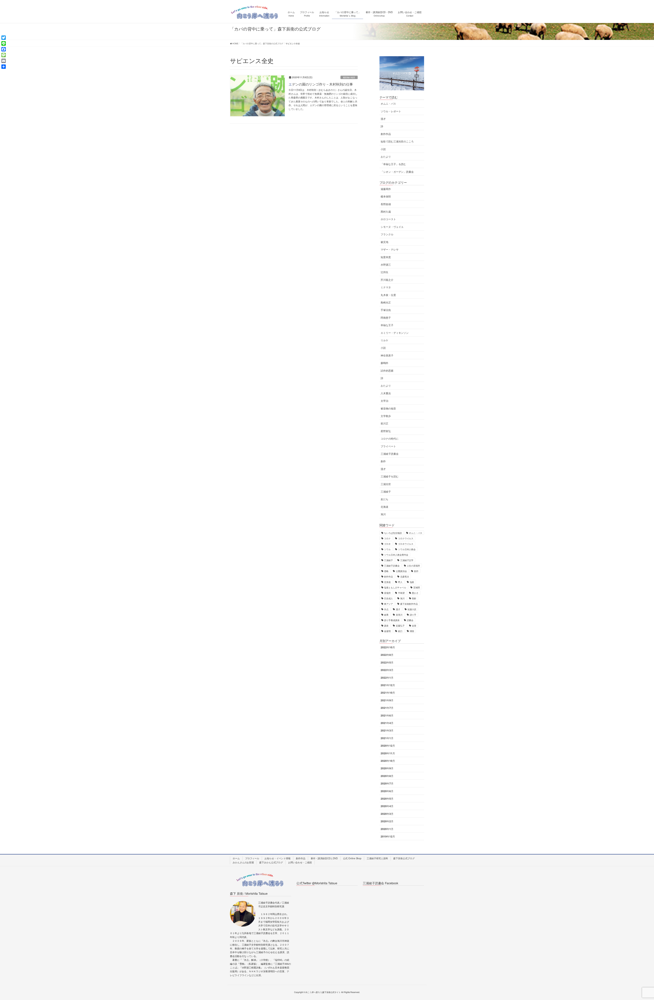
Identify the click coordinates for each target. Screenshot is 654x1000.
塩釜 (412, 582)
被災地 (384, 242)
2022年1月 (387, 678)
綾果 (386, 614)
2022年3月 (387, 670)
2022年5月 (387, 662)
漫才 (383, 119)
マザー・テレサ (389, 249)
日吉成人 (388, 598)
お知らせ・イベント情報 (277, 858)
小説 (383, 149)
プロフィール (252, 858)
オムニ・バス (388, 103)
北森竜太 (404, 576)
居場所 (387, 592)
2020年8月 (387, 776)
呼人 (400, 582)
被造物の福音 (349, 77)
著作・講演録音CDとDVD (324, 858)
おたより (386, 156)
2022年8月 (387, 655)
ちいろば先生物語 (393, 533)
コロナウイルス (405, 538)
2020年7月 (387, 783)
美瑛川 (399, 614)
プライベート (388, 446)
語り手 (413, 614)
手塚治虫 (386, 310)
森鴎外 (384, 363)
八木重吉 (386, 393)
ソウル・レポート (391, 111)
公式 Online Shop (352, 858)
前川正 (384, 423)
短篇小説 (412, 609)
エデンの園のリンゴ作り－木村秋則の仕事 (321, 84)
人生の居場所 (413, 565)
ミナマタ (386, 287)
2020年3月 (387, 814)
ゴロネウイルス (405, 543)
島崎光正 (386, 302)
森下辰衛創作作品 (409, 603)
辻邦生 (384, 272)
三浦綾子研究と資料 (377, 858)
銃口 (400, 631)
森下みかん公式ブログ (271, 862)
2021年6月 (387, 715)
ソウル (387, 549)
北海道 (384, 507)
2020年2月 (387, 821)
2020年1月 (387, 829)
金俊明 (387, 631)
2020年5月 (387, 798)
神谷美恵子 (387, 355)
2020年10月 (388, 761)
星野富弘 (386, 431)
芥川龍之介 (387, 280)
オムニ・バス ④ (402, 73)
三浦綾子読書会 (389, 454)
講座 (386, 625)
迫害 (414, 625)
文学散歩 (386, 416)
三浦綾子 (386, 491)
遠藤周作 (386, 189)
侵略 (386, 571)
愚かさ (415, 592)
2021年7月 (387, 708)
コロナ (387, 538)
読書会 (410, 620)
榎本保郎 (386, 196)
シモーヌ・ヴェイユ (392, 227)
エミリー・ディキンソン (395, 333)
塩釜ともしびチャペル (395, 587)
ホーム (236, 858)
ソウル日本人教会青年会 (396, 554)
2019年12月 (388, 836)
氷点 (386, 609)
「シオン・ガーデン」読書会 (397, 172)
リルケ (384, 340)
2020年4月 (387, 806)
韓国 (412, 631)
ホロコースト (388, 219)
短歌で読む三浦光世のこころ (397, 141)
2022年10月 (388, 647)
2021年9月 (387, 700)
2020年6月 (387, 791)
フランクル (387, 234)
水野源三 (386, 264)
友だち (384, 499)
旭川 (383, 514)
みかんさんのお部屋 (243, 862)
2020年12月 (388, 745)
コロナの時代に (389, 438)
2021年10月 (388, 692)
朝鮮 (414, 598)
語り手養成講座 (391, 620)
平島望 (401, 592)
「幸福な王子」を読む (393, 164)
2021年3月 (387, 730)
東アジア (388, 603)
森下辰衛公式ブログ (404, 858)
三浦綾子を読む (389, 476)
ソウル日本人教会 (407, 549)
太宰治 (384, 401)
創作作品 (386, 134)
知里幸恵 (386, 257)
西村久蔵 (386, 211)
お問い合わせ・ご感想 (300, 862)
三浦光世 (386, 484)
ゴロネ (387, 543)
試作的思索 (387, 370)
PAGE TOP (637, 967)
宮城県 (416, 587)
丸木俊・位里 (388, 295)
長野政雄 (386, 204)
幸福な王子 (387, 325)
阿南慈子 (386, 317)
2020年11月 (388, 753)
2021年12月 (388, 685)
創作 (383, 461)
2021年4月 (387, 723)
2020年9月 (387, 768)
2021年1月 (387, 738)
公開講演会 (401, 571)
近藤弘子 (400, 625)
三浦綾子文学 (406, 560)
